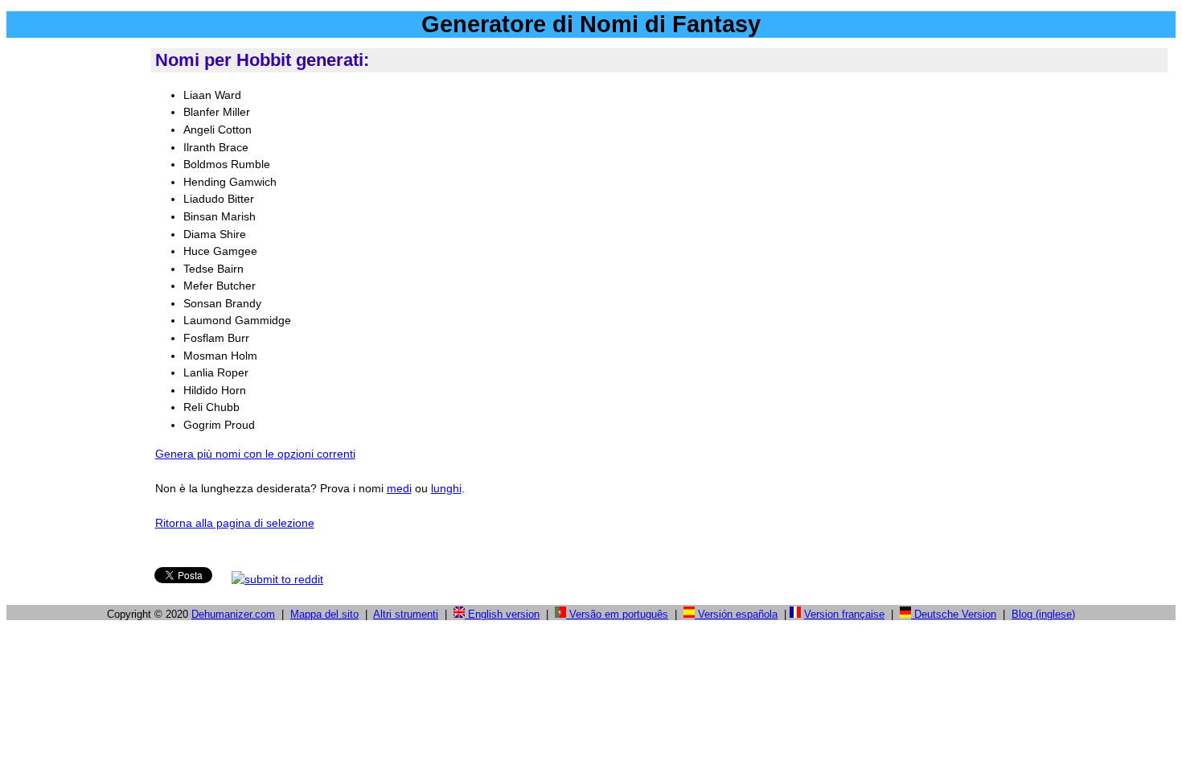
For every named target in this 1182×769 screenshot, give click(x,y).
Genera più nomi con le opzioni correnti (255, 453)
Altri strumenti (405, 614)
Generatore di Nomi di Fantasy (591, 24)
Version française (844, 614)
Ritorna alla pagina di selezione (234, 522)
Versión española (736, 614)
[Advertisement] (75, 288)
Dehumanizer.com (233, 614)
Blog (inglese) (1043, 614)
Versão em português (617, 614)
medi (399, 488)
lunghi (446, 488)
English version (502, 614)
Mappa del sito (324, 614)
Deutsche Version (953, 614)
